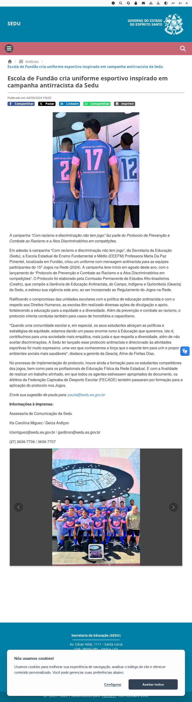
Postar (49, 104)
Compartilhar (24, 104)
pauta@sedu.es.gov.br (86, 394)
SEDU (14, 23)
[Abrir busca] (182, 48)
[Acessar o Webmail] (143, 3)
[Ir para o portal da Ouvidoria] (128, 3)
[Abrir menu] (9, 48)
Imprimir (127, 104)
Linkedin (72, 104)
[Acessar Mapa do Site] (151, 3)
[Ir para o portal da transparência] (120, 3)
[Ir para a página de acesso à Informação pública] (113, 3)
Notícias (32, 61)
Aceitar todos (153, 684)
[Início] (9, 61)
